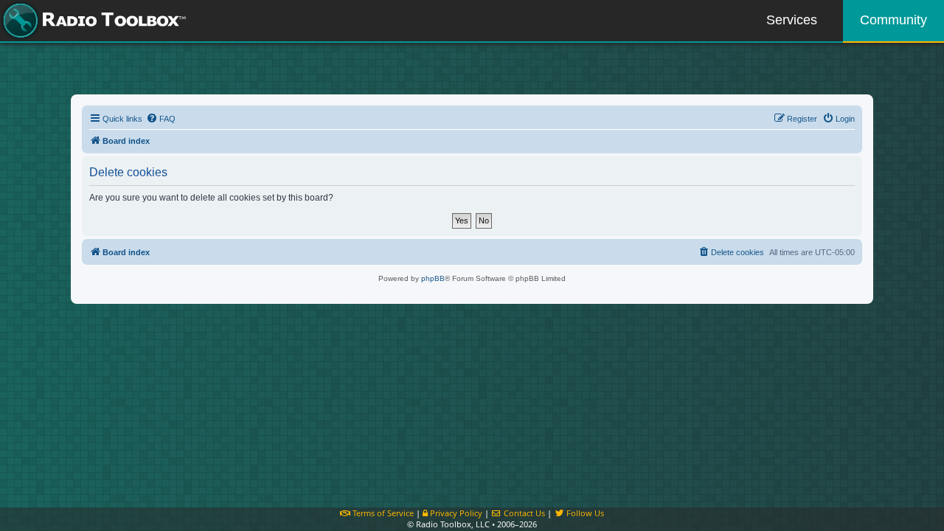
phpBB (433, 278)
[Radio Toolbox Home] (92, 20)
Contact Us (523, 512)
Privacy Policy (455, 512)
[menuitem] (161, 119)
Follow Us (584, 512)
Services (791, 20)
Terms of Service (382, 512)
